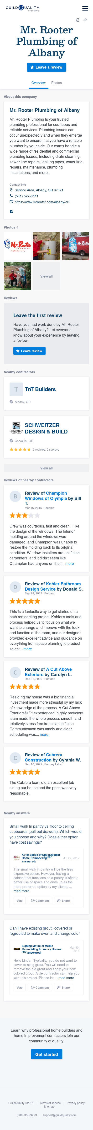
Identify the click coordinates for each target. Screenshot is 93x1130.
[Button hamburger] (85, 8)
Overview (38, 82)
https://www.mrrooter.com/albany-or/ (42, 202)
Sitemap (49, 1106)
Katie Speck (30, 854)
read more (21, 890)
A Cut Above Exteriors (48, 671)
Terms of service (50, 1103)
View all (46, 276)
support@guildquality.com (60, 1115)
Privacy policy (76, 1103)
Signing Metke (31, 946)
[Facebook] (11, 212)
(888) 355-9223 (27, 1115)
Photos (56, 82)
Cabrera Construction (43, 757)
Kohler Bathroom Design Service (53, 586)
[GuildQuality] (22, 8)
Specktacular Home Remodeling (41, 856)
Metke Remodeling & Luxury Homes (42, 947)
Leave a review (49, 67)
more (69, 563)
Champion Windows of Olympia (46, 495)
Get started (46, 1054)
